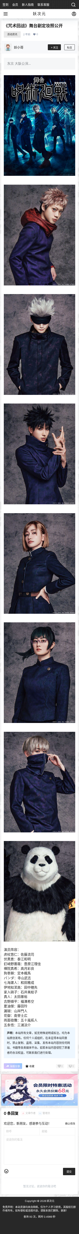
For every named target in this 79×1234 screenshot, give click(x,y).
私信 (69, 47)
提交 (69, 1171)
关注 (55, 47)
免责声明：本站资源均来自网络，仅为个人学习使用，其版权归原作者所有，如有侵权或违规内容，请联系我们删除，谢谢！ (39, 1208)
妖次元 (50, 1200)
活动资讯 (12, 34)
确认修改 (70, 1123)
